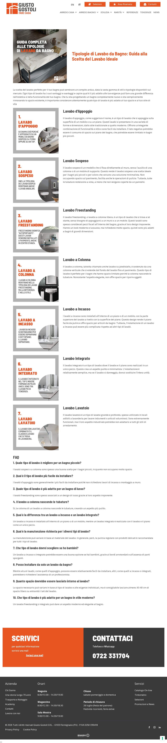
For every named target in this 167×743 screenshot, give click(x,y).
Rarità (118, 12)
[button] (74, 4)
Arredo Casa (67, 12)
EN (72, 4)
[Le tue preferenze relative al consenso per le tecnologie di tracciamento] (162, 738)
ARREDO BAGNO (87, 12)
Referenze (132, 12)
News (156, 12)
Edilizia (105, 12)
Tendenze (145, 12)
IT (79, 4)
